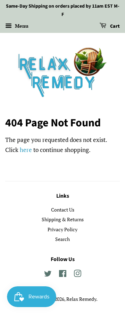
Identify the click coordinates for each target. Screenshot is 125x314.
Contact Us (62, 209)
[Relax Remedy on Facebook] (63, 274)
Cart (114, 26)
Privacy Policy (62, 229)
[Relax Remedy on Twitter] (48, 274)
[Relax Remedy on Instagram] (77, 274)
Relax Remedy (81, 299)
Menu (21, 26)
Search (62, 239)
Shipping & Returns (63, 219)
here (26, 150)
